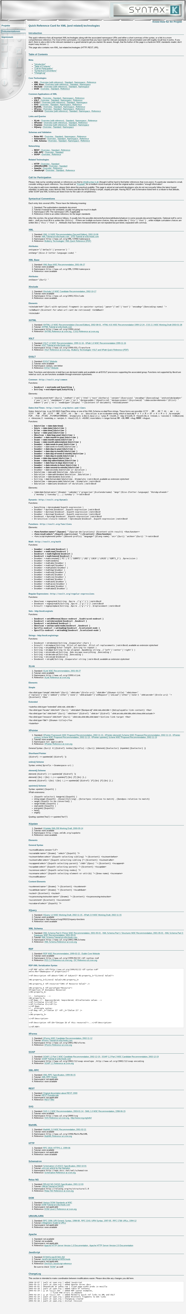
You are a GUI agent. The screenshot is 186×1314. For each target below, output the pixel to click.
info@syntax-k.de (91, 182)
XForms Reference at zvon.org (58, 1045)
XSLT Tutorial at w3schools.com (56, 345)
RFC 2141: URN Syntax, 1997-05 (96, 1221)
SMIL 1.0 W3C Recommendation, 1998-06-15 (105, 1111)
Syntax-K (146, 10)
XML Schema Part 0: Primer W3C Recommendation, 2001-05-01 (72, 933)
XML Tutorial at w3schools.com (56, 237)
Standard (69, 82)
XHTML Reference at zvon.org (58, 331)
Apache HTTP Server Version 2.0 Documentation (111, 1245)
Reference (91, 82)
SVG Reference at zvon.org (57, 1118)
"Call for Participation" (43, 69)
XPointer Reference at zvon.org (58, 744)
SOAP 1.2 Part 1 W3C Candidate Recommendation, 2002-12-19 (72, 1057)
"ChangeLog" (40, 73)
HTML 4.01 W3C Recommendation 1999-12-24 (124, 325)
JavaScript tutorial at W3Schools (56, 1259)
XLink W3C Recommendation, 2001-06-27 (62, 671)
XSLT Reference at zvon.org (57, 350)
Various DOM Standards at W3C (57, 1203)
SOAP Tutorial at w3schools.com (56, 1059)
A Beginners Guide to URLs (53, 1223)
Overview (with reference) (52, 82)
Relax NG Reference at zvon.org (59, 1191)
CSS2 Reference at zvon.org (86, 331)
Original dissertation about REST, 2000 (60, 1093)
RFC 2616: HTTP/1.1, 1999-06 (56, 1148)
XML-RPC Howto (49, 1077)
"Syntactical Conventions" (45, 71)
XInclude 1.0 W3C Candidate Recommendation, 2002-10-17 (69, 291)
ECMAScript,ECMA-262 (54, 1257)
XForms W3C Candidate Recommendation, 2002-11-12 (67, 1038)
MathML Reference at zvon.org (58, 1136)
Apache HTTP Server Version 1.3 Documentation (66, 1245)
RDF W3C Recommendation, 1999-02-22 (61, 954)
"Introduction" (40, 64)
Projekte (5, 26)
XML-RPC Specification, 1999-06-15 (59, 1075)
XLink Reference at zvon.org (57, 677)
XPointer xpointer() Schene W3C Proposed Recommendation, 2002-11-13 (124, 737)
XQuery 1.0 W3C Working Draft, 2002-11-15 (63, 915)
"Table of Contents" (42, 66)
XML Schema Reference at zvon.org (60, 942)
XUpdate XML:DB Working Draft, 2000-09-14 (63, 828)
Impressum (7, 37)
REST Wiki (49, 1100)
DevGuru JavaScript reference (58, 1264)
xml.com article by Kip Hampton (56, 1168)
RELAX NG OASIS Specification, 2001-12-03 (63, 1184)
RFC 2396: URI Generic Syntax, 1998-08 (61, 1221)
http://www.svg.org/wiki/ (81, 1118)
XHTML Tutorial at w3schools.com (57, 327)
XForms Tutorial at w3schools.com (57, 1040)
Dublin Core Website (91, 954)
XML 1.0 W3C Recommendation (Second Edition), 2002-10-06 (70, 234)
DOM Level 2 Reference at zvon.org (60, 1209)
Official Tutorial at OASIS (53, 1186)
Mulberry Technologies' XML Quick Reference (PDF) (67, 241)
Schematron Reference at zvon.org (60, 1173)
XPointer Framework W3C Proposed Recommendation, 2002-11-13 (73, 735)
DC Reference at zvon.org (85, 960)
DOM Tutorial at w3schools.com (56, 1205)
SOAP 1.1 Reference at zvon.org (59, 1063)
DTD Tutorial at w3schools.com (85, 237)
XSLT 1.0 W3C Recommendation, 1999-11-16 (63, 343)
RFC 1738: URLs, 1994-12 (124, 1221)
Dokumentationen (11, 31)
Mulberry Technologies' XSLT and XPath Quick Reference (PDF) (100, 350)
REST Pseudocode (50, 1095)
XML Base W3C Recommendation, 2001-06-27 (64, 265)
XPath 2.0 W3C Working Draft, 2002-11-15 (102, 915)
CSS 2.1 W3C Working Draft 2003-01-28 (164, 325)
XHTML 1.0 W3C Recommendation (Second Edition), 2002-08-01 (72, 325)
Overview (45, 89)
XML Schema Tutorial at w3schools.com (59, 937)
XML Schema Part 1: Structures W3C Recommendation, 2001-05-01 (133, 933)
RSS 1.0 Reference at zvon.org (58, 960)
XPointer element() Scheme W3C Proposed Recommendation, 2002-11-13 (138, 735)
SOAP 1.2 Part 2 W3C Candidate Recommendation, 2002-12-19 (130, 1057)
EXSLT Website (50, 361)
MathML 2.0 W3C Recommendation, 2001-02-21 (64, 1129)
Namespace (80, 82)
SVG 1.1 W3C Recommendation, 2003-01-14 (63, 1111)
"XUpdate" (81, 184)
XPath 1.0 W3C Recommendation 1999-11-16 (105, 343)
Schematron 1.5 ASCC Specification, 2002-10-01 (64, 1166)
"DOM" (53, 1267)
